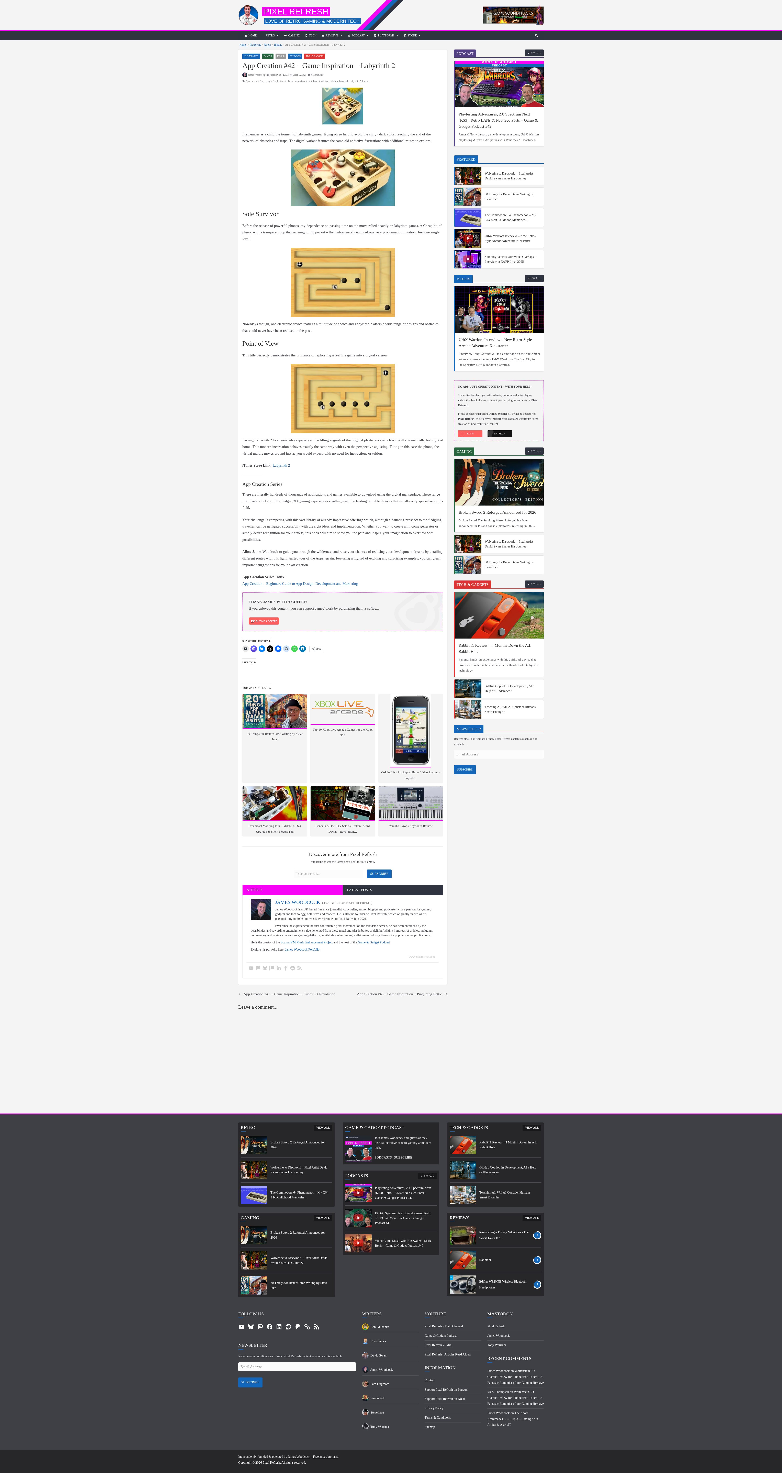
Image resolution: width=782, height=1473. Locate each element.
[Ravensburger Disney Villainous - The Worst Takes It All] (463, 1235)
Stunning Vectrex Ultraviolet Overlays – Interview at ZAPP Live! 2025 (510, 259)
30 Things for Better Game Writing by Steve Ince (509, 196)
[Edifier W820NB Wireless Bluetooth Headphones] (463, 1284)
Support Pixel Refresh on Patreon (446, 1389)
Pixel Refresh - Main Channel (444, 1326)
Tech (312, 35)
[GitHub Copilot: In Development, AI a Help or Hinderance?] (468, 688)
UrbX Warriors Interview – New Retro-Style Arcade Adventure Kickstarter (510, 238)
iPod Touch (324, 81)
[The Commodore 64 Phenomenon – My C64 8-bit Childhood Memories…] (468, 217)
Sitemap (430, 1427)
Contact (430, 1380)
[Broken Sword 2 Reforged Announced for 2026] (499, 482)
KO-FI (470, 433)
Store (412, 35)
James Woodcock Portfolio (302, 949)
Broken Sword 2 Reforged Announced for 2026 (497, 512)
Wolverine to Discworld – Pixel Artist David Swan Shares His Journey (509, 176)
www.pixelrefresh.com (422, 956)
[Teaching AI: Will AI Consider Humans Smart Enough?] (468, 709)
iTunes (334, 81)
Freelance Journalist (325, 1456)
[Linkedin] (278, 968)
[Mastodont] (258, 968)
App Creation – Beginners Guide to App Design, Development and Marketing (300, 584)
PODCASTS (383, 1157)
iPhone (278, 44)
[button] (537, 36)
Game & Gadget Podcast (374, 942)
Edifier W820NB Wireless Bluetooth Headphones (502, 1284)
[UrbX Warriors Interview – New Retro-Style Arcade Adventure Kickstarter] (468, 238)
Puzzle (365, 81)
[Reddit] (292, 968)
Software (295, 56)
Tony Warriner (496, 1345)
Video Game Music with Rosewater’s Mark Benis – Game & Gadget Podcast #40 (403, 1243)
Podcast (358, 35)
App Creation (251, 56)
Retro (270, 35)
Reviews (332, 35)
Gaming (294, 35)
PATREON (499, 433)
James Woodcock (256, 74)
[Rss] (299, 968)
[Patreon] (271, 968)
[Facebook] (285, 968)
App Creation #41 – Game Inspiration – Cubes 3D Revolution (289, 994)
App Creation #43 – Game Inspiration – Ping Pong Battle (399, 994)
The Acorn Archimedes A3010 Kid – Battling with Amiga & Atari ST (512, 1419)
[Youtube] (251, 968)
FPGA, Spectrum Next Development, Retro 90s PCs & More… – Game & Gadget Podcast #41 (403, 1218)
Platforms (386, 35)
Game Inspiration (296, 81)
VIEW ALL (534, 52)
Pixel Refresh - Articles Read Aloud (448, 1354)
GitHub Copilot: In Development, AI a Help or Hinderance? (509, 688)
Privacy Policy (434, 1408)
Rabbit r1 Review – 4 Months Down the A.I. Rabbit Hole (495, 648)
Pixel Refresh (296, 11)
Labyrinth (343, 81)
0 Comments (317, 74)
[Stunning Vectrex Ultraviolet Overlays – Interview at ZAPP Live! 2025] (468, 259)
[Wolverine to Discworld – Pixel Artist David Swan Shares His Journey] (468, 176)
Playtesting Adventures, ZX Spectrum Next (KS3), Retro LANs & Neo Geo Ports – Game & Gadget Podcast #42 (498, 120)
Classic (283, 81)
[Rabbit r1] (463, 1260)
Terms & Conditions (438, 1417)
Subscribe (379, 873)
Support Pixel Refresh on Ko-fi (445, 1398)
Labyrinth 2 (355, 81)
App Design (266, 81)
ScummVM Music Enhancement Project (307, 942)
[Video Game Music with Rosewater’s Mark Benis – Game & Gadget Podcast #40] (358, 1243)
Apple (267, 44)
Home (252, 35)
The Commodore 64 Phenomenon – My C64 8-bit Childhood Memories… (510, 217)
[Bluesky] (264, 968)
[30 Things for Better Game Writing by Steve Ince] (468, 197)
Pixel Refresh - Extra (438, 1345)
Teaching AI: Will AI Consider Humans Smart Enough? (510, 709)
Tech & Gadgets (314, 56)
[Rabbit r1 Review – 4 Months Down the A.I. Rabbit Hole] (499, 615)
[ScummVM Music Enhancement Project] (513, 8)
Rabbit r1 (485, 1260)
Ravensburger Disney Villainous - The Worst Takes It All (504, 1235)
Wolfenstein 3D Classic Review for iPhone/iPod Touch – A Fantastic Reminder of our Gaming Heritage (515, 1376)
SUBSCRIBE (465, 769)
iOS (308, 81)
